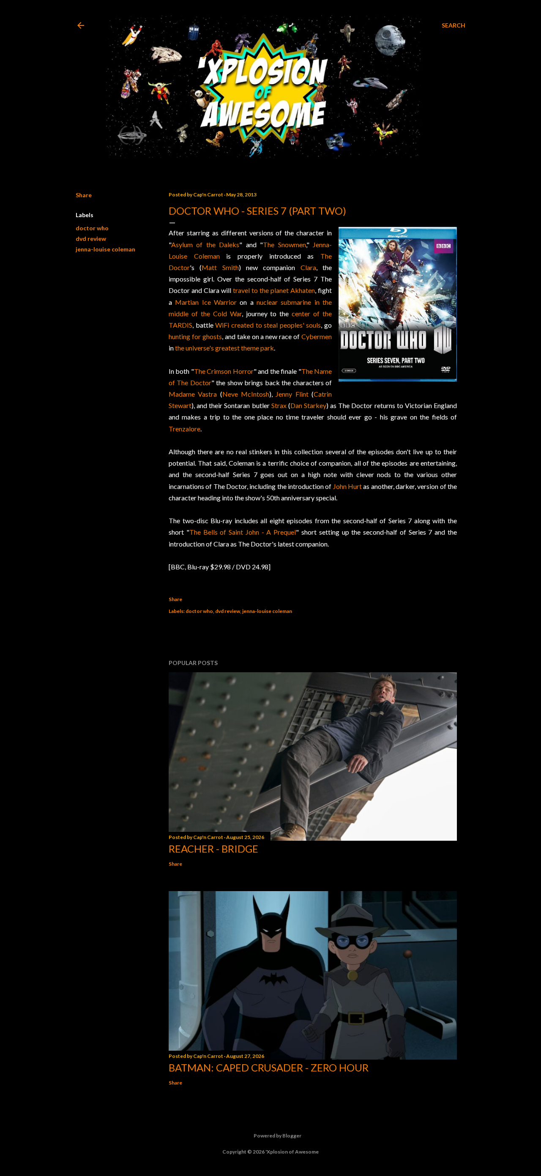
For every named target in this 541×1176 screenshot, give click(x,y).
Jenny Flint (292, 394)
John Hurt (347, 486)
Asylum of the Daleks (205, 244)
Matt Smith (220, 267)
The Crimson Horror (224, 371)
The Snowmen (284, 244)
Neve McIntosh (245, 394)
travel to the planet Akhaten (274, 290)
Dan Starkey (308, 405)
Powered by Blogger (277, 1135)
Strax (279, 405)
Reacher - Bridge (213, 848)
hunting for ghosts (195, 336)
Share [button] (84, 195)
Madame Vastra (193, 394)
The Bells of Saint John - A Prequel (242, 532)
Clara (308, 267)
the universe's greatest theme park (224, 348)
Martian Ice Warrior (206, 302)
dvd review (91, 238)
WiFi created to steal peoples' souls (268, 325)
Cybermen (316, 336)
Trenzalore (184, 429)
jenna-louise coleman (105, 249)
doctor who (92, 228)
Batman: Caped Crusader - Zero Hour (269, 1067)
